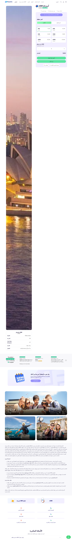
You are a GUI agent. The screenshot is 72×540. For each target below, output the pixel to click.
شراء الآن (51, 61)
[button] (16, 2)
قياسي (44, 22)
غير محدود (58, 22)
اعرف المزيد (35, 380)
